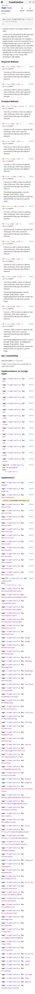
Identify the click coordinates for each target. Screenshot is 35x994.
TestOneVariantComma (11, 609)
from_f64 (9, 324)
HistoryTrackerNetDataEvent (14, 838)
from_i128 (9, 176)
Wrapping (10, 467)
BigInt (4, 485)
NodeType (29, 671)
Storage (28, 974)
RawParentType (8, 647)
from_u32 (9, 259)
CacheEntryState (9, 810)
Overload (29, 684)
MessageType (7, 667)
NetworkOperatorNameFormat (14, 597)
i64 (17, 67)
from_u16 (9, 241)
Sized (28, 19)
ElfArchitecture (9, 709)
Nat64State (6, 872)
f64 (17, 324)
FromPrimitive (16, 2)
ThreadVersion (8, 907)
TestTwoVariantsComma (11, 622)
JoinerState (7, 856)
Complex (5, 581)
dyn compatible (17, 361)
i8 (16, 124)
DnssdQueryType (8, 822)
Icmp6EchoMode (8, 850)
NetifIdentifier (9, 879)
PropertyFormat (8, 775)
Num (20, 585)
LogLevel (29, 860)
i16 (17, 141)
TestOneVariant (8, 603)
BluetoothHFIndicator (11, 591)
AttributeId (7, 950)
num (2, 5)
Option (5, 69)
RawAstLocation (8, 628)
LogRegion (6, 866)
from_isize (10, 106)
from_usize (10, 206)
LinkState (6, 932)
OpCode (28, 674)
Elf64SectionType (9, 696)
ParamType (6, 971)
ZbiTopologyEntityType (12, 757)
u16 (17, 241)
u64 (17, 84)
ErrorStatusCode (9, 913)
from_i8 (8, 124)
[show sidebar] (2, 2)
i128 (19, 176)
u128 (19, 276)
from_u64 (9, 84)
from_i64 (9, 67)
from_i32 (9, 159)
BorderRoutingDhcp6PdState (14, 803)
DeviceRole (6, 816)
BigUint (5, 491)
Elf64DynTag (7, 703)
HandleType (6, 741)
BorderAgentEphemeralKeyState (15, 797)
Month (27, 657)
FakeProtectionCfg (10, 988)
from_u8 (8, 224)
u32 (17, 259)
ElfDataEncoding (9, 719)
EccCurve (29, 954)
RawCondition (7, 634)
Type (27, 978)
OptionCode (6, 681)
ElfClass (29, 712)
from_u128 (9, 276)
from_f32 (9, 306)
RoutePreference (9, 888)
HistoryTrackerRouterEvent (14, 844)
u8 (16, 224)
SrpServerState (8, 901)
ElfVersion (6, 728)
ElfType (28, 722)
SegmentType (7, 735)
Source (3, 13)
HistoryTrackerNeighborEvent (15, 832)
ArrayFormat (7, 690)
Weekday (28, 661)
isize (20, 106)
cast (6, 5)
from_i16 (9, 141)
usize (20, 206)
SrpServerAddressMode (11, 895)
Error (27, 826)
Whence (28, 982)
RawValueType (7, 654)
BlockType (6, 763)
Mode (27, 965)
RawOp (27, 638)
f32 (17, 306)
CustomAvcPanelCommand (12, 938)
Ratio (4, 497)
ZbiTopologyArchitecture (13, 751)
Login (27, 961)
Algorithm (6, 944)
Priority (29, 882)
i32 (17, 159)
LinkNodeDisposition (11, 769)
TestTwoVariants (9, 616)
